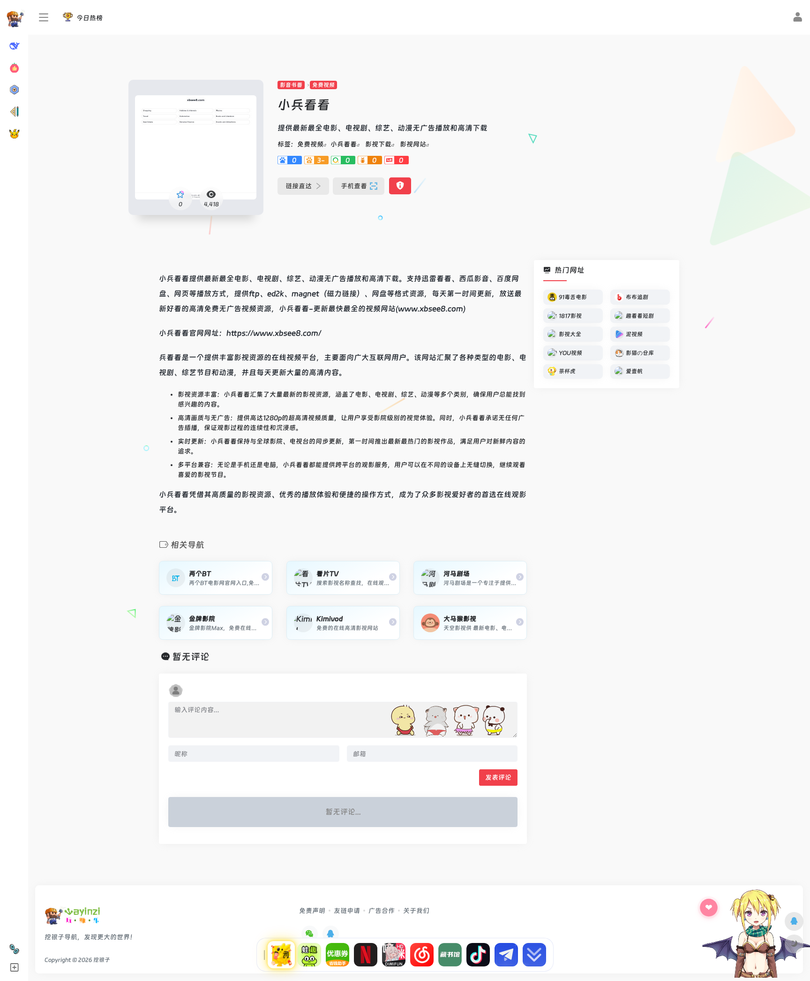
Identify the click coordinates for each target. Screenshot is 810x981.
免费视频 (323, 85)
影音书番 (291, 85)
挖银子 (101, 960)
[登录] (797, 18)
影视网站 (413, 144)
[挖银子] (72, 918)
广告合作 (381, 910)
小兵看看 (343, 144)
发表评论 (498, 777)
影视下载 (378, 144)
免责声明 (312, 910)
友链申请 (347, 910)
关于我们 (416, 910)
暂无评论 (191, 656)
